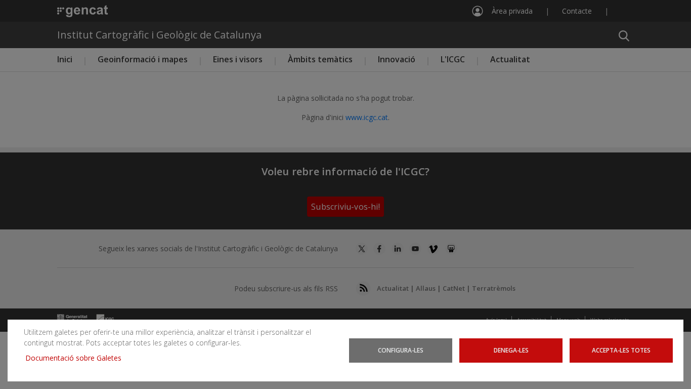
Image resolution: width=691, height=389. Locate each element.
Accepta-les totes (621, 350)
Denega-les (511, 350)
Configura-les (400, 350)
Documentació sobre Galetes (77, 358)
